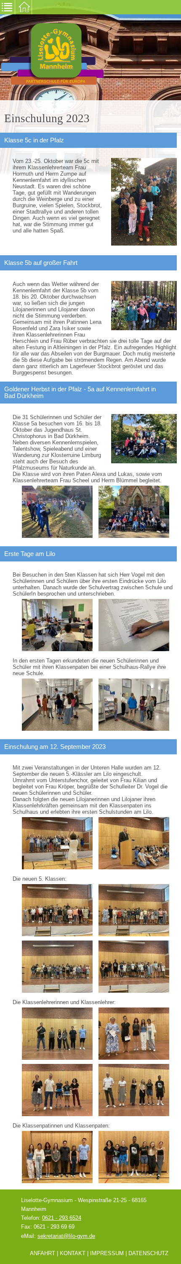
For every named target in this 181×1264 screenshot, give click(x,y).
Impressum (107, 1253)
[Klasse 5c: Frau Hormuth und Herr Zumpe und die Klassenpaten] (57, 1089)
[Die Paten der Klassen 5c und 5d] (133, 1156)
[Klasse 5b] (133, 910)
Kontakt (72, 1253)
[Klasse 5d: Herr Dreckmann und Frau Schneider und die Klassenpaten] (133, 1089)
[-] (57, 511)
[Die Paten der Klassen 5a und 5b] (57, 1156)
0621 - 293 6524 (61, 1218)
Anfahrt (42, 1253)
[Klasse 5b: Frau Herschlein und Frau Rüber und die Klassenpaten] (133, 1033)
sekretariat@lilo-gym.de (66, 1236)
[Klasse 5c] (57, 966)
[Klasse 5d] (133, 966)
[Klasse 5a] (57, 910)
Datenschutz (148, 1253)
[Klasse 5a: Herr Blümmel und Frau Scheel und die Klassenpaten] (57, 1033)
